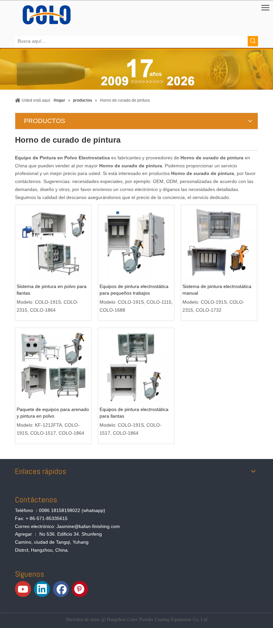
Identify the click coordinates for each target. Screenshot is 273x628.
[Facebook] (61, 589)
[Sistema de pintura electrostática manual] (219, 242)
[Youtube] (23, 589)
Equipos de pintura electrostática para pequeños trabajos (134, 290)
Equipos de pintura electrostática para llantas (134, 413)
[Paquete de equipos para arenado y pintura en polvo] (53, 365)
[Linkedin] (42, 589)
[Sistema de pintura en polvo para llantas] (53, 242)
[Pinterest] (80, 589)
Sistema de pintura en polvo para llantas (52, 290)
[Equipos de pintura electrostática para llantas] (136, 365)
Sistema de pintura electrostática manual (216, 290)
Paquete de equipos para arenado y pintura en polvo (53, 413)
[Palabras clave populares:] (253, 41)
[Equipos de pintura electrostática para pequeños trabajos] (136, 242)
